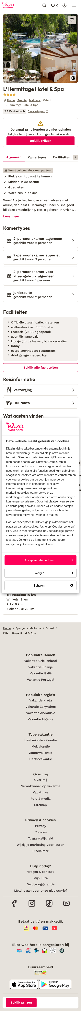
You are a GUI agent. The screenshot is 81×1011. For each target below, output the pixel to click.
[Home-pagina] (8, 5)
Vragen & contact (40, 872)
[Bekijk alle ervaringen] (26, 111)
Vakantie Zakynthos (41, 707)
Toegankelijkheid (40, 838)
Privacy (40, 826)
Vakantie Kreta (40, 700)
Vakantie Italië (41, 673)
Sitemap (40, 805)
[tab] (14, 157)
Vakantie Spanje (40, 667)
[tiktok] (49, 906)
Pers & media (41, 798)
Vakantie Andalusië (40, 713)
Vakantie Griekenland (40, 661)
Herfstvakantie (40, 759)
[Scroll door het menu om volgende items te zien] (75, 157)
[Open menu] (73, 5)
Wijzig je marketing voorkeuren (40, 845)
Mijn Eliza (40, 878)
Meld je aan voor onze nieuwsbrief (40, 890)
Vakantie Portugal (40, 679)
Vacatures (40, 792)
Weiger (39, 572)
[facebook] (14, 906)
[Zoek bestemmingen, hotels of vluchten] (44, 5)
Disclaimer (40, 851)
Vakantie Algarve (40, 719)
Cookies (41, 832)
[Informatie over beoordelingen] (47, 111)
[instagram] (32, 906)
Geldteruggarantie (40, 884)
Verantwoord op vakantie (40, 786)
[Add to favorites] (72, 20)
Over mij (40, 780)
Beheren (39, 585)
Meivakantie (40, 746)
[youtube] (66, 906)
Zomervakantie (40, 753)
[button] (40, 31)
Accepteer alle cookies (39, 560)
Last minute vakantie (40, 740)
